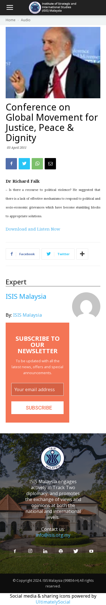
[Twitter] (76, 551)
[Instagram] (30, 551)
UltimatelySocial (53, 602)
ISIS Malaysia (27, 315)
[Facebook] (15, 551)
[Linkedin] (45, 551)
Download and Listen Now (33, 229)
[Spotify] (60, 551)
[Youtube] (91, 551)
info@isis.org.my (53, 535)
